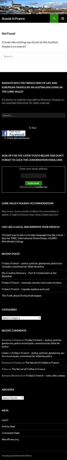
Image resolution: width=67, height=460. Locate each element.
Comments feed (10, 432)
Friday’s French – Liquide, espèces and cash (25, 289)
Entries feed (8, 426)
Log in (5, 419)
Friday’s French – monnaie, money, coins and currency (32, 282)
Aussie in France (13, 18)
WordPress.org (10, 439)
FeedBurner (41, 186)
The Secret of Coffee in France (42, 362)
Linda (5, 352)
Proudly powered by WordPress (17, 455)
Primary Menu (62, 18)
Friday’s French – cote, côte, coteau (45, 375)
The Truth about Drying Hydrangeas (21, 295)
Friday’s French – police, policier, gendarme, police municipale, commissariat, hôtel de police (32, 265)
